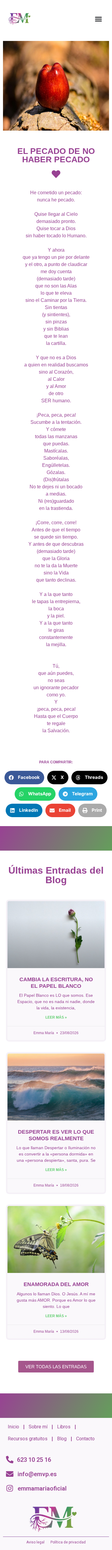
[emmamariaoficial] (9, 1488)
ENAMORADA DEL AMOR (56, 1284)
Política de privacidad (68, 1542)
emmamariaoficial (42, 1488)
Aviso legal (35, 1542)
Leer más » (56, 1017)
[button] (24, 777)
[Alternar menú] (98, 19)
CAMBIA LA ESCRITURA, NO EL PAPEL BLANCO (56, 982)
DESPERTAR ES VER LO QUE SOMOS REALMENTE (56, 1135)
